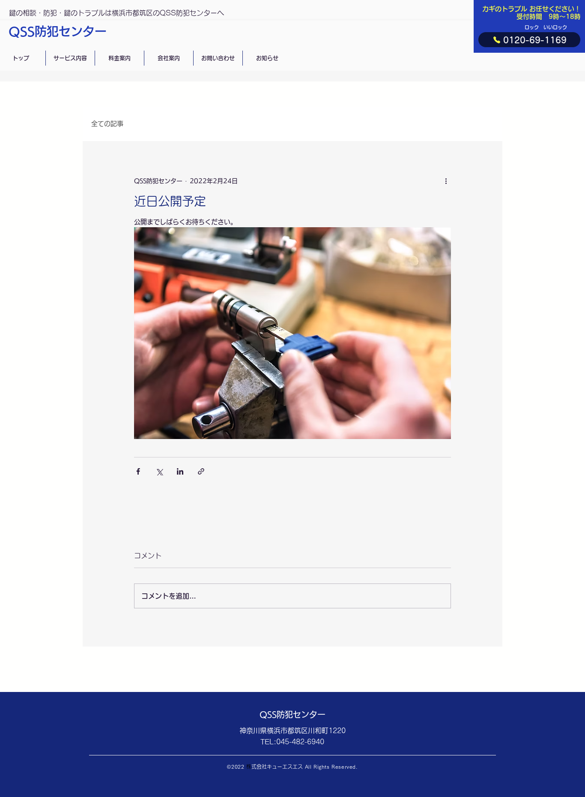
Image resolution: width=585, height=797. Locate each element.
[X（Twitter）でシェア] (159, 471)
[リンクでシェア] (201, 471)
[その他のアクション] (446, 181)
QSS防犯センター (58, 31)
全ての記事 (107, 123)
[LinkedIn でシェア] (180, 471)
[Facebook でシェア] (138, 471)
